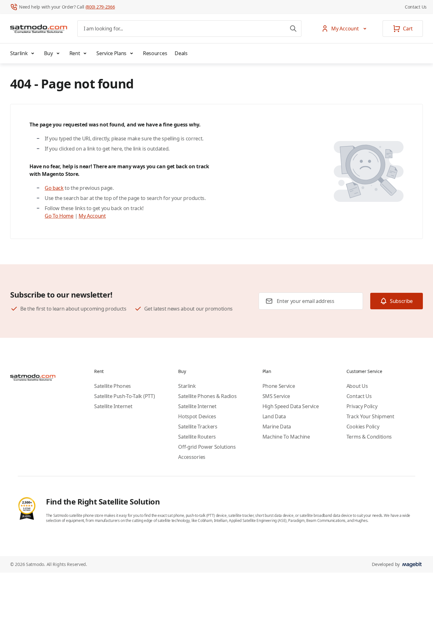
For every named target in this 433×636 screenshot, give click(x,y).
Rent (74, 53)
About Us (357, 385)
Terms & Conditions (369, 436)
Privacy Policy (362, 406)
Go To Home (59, 215)
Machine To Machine (286, 436)
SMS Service (276, 396)
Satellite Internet (113, 406)
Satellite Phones (112, 385)
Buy (48, 53)
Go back (54, 187)
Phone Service (278, 385)
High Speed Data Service (290, 406)
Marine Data (276, 426)
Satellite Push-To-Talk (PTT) (124, 396)
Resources (155, 53)
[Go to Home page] (38, 28)
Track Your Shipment (370, 416)
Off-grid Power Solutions (207, 446)
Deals (181, 53)
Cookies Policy (362, 426)
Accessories (191, 456)
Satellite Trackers (197, 426)
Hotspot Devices (197, 416)
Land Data (274, 416)
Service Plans (111, 53)
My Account (92, 215)
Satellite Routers (197, 436)
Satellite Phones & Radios (207, 396)
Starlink (19, 53)
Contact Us (416, 7)
